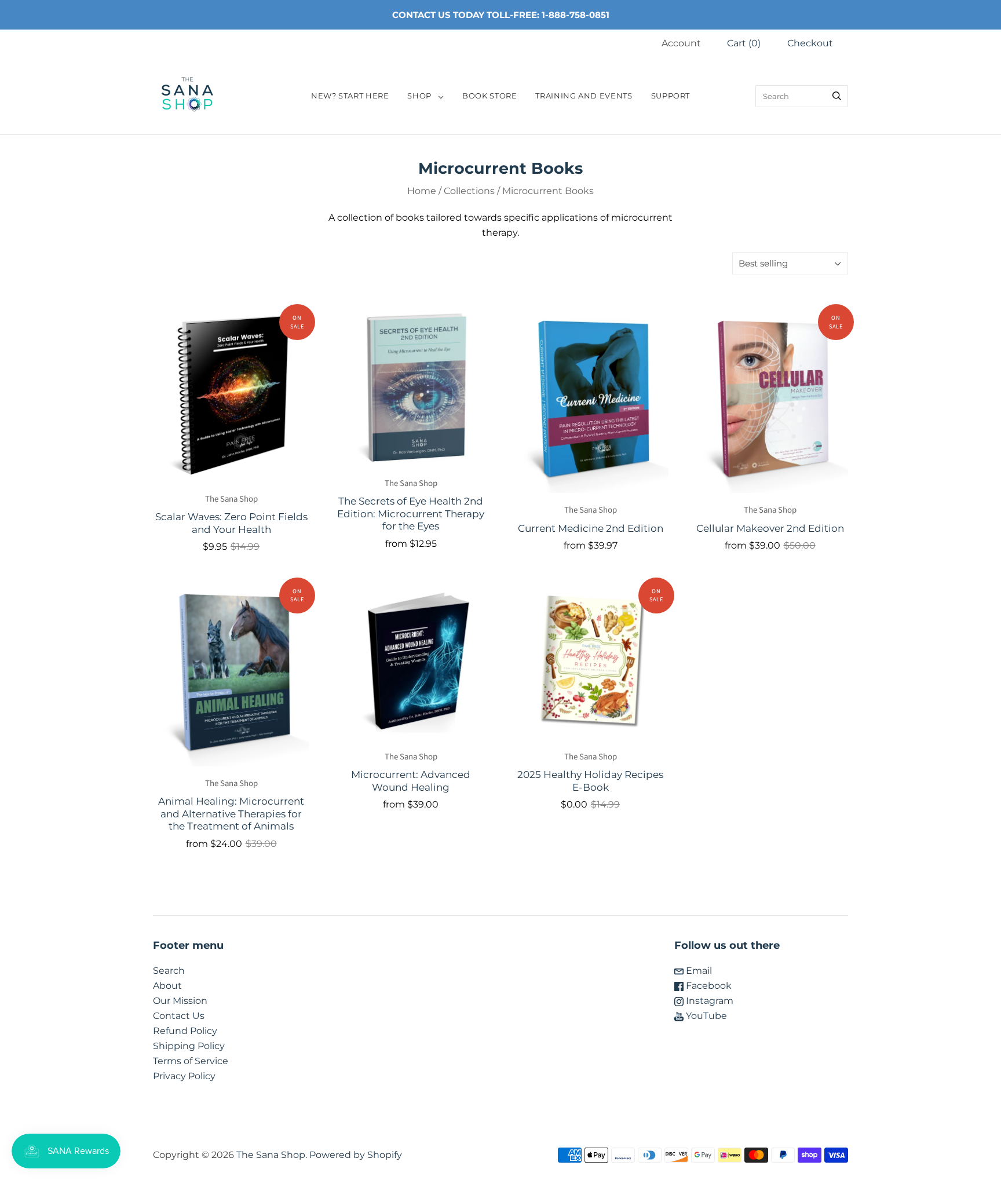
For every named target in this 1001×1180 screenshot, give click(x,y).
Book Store (489, 96)
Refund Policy (185, 1030)
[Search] (836, 96)
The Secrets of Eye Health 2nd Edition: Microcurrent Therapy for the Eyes (410, 513)
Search (169, 970)
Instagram (708, 1000)
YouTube (705, 1015)
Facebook (708, 985)
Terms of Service (190, 1060)
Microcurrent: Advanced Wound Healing (410, 780)
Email (698, 970)
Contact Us (178, 1015)
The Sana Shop (231, 499)
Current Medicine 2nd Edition (590, 528)
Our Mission (180, 1000)
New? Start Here (350, 96)
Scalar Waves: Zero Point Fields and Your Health (231, 522)
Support (670, 96)
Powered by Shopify (355, 1154)
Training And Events (583, 96)
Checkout (810, 43)
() (744, 43)
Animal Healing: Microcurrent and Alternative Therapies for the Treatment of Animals (231, 813)
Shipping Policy (189, 1045)
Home (421, 190)
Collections (469, 190)
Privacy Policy (184, 1076)
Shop (419, 96)
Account (681, 43)
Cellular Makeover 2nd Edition (770, 528)
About (167, 985)
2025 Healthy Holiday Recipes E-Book (590, 780)
